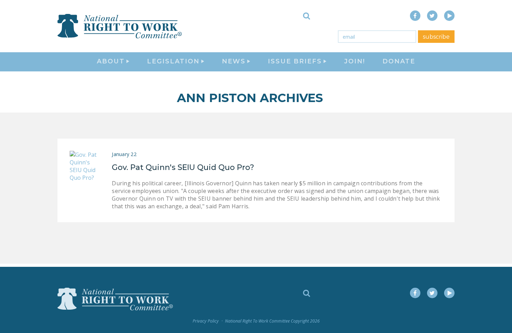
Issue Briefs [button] (295, 61)
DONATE (398, 61)
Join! (354, 61)
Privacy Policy (206, 321)
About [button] (111, 61)
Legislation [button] (173, 61)
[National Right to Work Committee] (120, 26)
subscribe (436, 36)
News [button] (234, 61)
